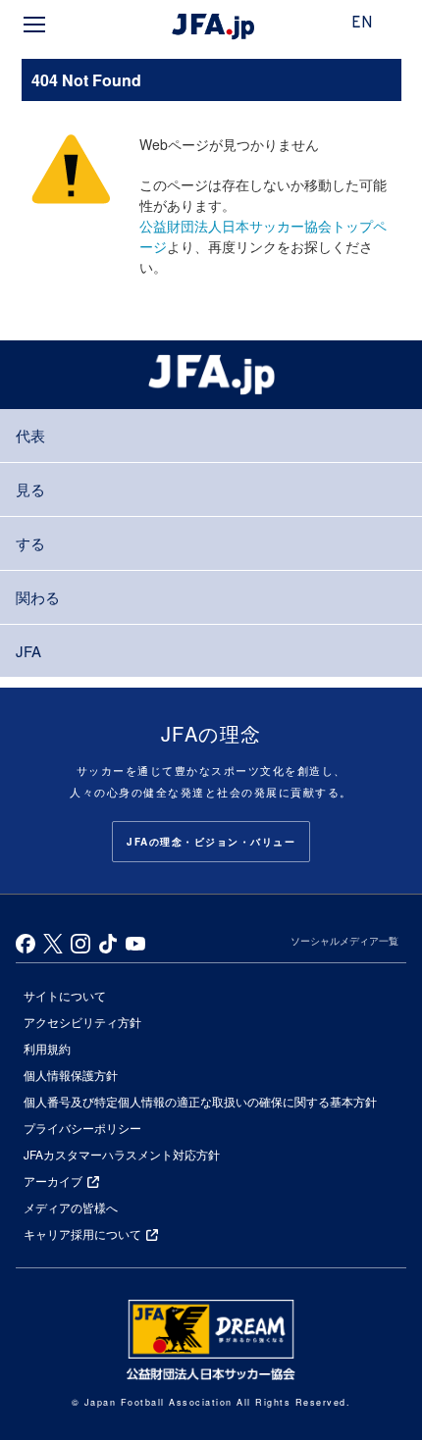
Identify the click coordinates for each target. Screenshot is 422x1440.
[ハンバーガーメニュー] (34, 24)
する (30, 543)
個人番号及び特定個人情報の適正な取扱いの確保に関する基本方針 (200, 1101)
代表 (30, 435)
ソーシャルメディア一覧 (344, 941)
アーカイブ (53, 1180)
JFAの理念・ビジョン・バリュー (211, 842)
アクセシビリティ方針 (82, 1021)
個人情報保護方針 (71, 1074)
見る (30, 489)
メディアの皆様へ (71, 1207)
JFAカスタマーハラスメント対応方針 (122, 1154)
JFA (28, 651)
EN (362, 23)
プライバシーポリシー (82, 1127)
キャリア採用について (82, 1233)
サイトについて (65, 995)
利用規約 (47, 1048)
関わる (38, 597)
